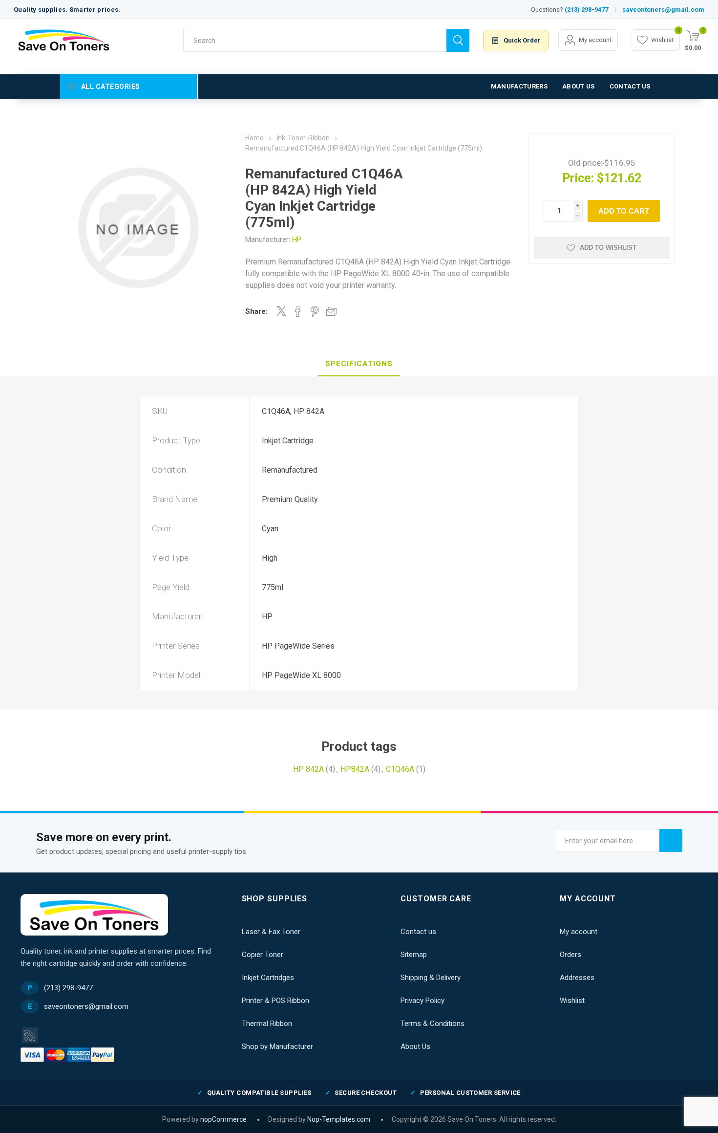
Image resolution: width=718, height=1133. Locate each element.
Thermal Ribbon (267, 1023)
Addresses (577, 977)
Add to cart (623, 211)
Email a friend (331, 311)
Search (457, 40)
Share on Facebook (298, 311)
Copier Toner (262, 954)
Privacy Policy (422, 1000)
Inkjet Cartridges (268, 977)
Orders (570, 954)
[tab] (359, 364)
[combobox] (314, 40)
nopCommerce (223, 1119)
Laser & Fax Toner (271, 931)
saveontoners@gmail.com (663, 9)
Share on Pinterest (315, 311)
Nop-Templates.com (338, 1119)
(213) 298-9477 (586, 9)
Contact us (418, 931)
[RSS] (30, 1035)
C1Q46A (400, 769)
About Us (415, 1046)
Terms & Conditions (433, 1023)
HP (296, 239)
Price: (578, 178)
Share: (256, 311)
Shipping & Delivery (431, 977)
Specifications (359, 363)
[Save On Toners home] (94, 915)
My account (595, 40)
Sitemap (414, 954)
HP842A (354, 769)
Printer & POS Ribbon (275, 1000)
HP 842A (308, 769)
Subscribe (670, 840)
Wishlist (572, 1000)
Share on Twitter (281, 311)
